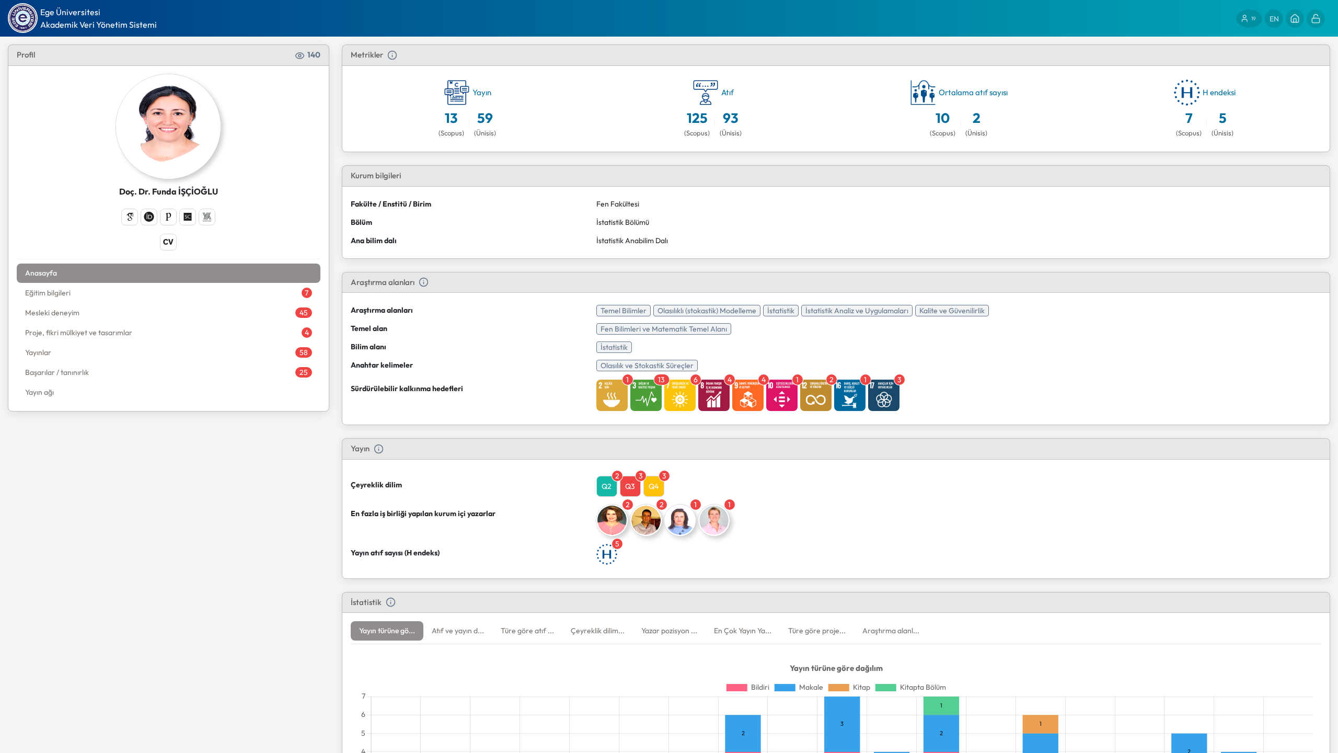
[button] (387, 631)
